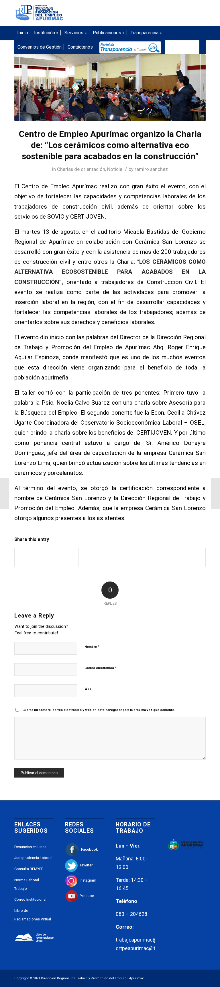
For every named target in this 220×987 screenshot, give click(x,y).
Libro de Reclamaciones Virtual (32, 914)
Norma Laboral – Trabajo (28, 884)
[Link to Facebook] (175, 13)
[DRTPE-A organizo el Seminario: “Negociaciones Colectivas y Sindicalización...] (4, 493)
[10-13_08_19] (110, 87)
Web (88, 689)
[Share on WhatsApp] (173, 557)
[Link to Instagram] (184, 13)
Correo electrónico (101, 668)
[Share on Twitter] (110, 557)
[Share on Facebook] (46, 557)
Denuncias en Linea (30, 847)
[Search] (202, 47)
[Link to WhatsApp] (192, 13)
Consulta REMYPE (28, 869)
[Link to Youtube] (201, 13)
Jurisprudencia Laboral (33, 858)
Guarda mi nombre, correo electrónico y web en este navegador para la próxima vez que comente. (98, 710)
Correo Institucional (30, 899)
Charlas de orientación (81, 169)
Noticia (114, 169)
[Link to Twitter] (167, 13)
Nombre (92, 646)
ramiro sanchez (151, 169)
